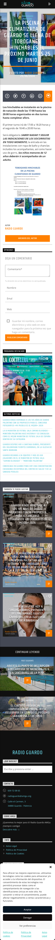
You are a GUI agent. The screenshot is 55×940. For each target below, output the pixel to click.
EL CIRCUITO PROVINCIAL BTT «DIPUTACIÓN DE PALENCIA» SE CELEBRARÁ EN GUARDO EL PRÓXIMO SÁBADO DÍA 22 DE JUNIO (28, 711)
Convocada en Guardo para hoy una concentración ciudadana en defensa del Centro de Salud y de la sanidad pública (27, 469)
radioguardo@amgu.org (19, 796)
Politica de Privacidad (16, 849)
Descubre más (10, 829)
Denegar (27, 917)
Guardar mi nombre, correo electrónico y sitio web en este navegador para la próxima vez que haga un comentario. (31, 321)
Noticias (27, 18)
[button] (50, 867)
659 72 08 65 (14, 790)
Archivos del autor (27, 238)
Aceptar (27, 909)
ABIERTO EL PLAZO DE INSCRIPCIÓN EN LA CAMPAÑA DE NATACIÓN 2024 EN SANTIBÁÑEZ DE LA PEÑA (28, 669)
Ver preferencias (27, 925)
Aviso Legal (11, 846)
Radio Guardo (33, 73)
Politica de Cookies (15, 853)
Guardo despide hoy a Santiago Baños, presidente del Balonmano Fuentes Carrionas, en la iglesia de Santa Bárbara (27, 447)
